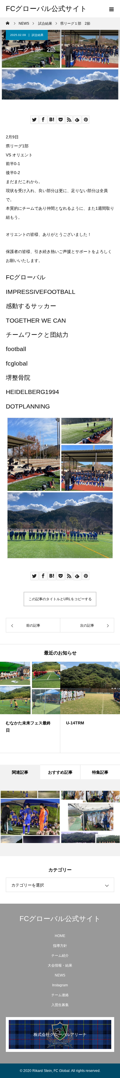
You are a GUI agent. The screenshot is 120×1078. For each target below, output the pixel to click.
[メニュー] (111, 8)
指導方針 (60, 946)
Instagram (60, 985)
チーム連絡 (60, 995)
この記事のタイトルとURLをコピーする (60, 599)
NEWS (60, 975)
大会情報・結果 (60, 965)
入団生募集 (60, 1005)
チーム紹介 (60, 956)
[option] (30, 707)
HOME (60, 936)
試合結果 (37, 35)
